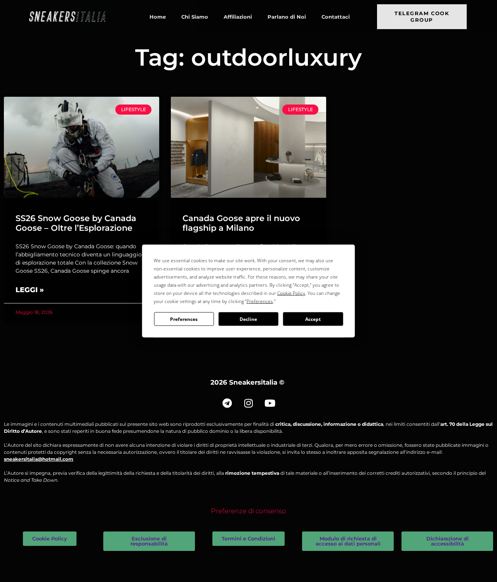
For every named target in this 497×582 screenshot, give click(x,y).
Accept (313, 318)
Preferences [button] (260, 301)
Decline (248, 318)
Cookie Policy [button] (291, 293)
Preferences (184, 318)
